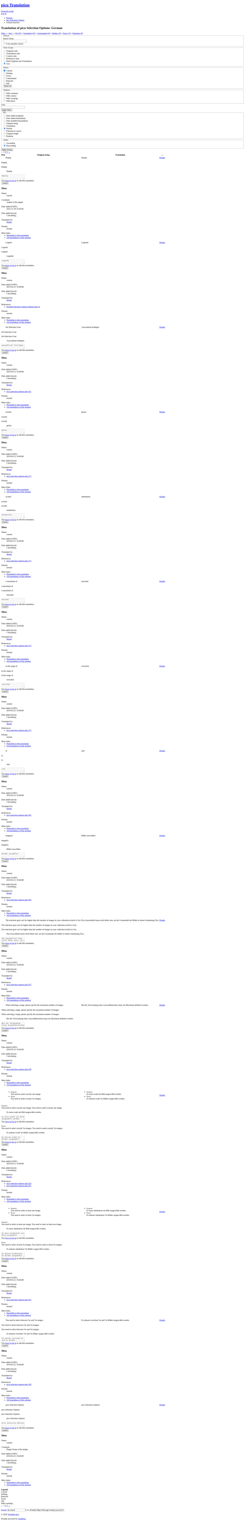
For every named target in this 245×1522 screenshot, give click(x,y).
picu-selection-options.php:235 (19, 985)
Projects (4, 11)
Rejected (9, 81)
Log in (3, 13)
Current (9, 71)
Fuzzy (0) (67, 33)
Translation (10, 126)
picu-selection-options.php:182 (19, 815)
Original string (12, 123)
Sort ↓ (11, 33)
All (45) (18, 33)
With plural (10, 101)
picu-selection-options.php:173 (19, 561)
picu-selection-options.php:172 (19, 476)
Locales (10, 11)
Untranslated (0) (43, 33)
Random (9, 136)
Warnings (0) (77, 33)
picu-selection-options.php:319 (19, 1183)
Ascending (10, 143)
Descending (11, 146)
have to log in (10, 181)
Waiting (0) (56, 33)
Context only (11, 56)
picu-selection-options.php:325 (19, 1186)
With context (11, 96)
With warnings (12, 98)
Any (8, 64)
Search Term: (8, 38)
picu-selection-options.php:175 (19, 730)
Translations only (13, 53)
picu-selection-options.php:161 (19, 391)
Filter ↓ (4, 33)
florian (9, 222)
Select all (7, 86)
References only (12, 59)
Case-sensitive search (14, 44)
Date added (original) (14, 116)
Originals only (12, 51)
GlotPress (22, 1519)
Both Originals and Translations (19, 61)
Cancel (5, 183)
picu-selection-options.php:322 (19, 1300)
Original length (12, 133)
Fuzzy (8, 76)
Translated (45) (29, 33)
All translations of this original (19, 238)
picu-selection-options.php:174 (19, 646)
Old (7, 83)
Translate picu (13, 1514)
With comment (12, 93)
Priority (9, 128)
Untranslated (11, 78)
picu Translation (15, 5)
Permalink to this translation (18, 235)
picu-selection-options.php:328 (19, 1384)
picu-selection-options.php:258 (19, 1069)
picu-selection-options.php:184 (19, 900)
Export (4, 1510)
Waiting (9, 73)
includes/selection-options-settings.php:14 (23, 307)
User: (3, 105)
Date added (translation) (16, 118)
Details (162, 158)
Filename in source (13, 131)
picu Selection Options (15, 20)
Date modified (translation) (17, 121)
